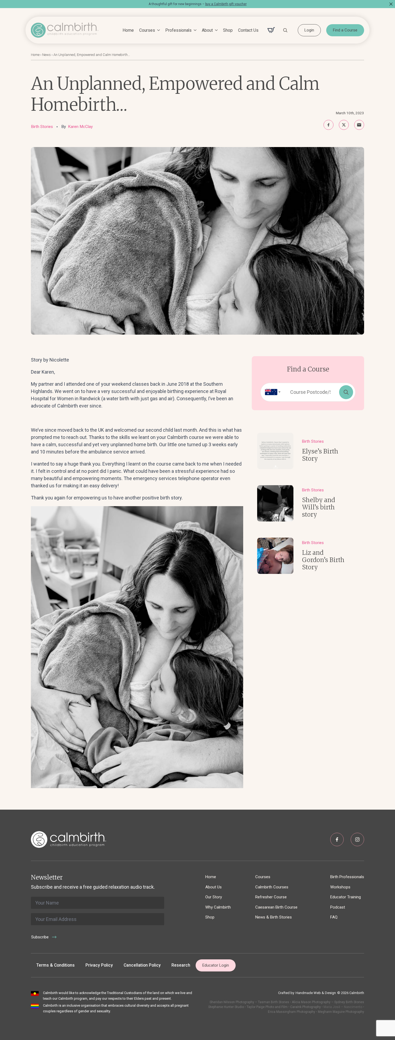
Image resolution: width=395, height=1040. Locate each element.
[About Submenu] (215, 30)
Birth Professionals (347, 876)
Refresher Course (271, 897)
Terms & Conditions (55, 965)
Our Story (213, 897)
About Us (213, 887)
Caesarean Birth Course (276, 907)
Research (180, 965)
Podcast (337, 907)
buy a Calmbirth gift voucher (226, 4)
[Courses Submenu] (157, 30)
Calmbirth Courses (271, 887)
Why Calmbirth (218, 907)
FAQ (333, 917)
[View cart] (271, 30)
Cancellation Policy (142, 965)
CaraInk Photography (305, 1007)
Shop (228, 30)
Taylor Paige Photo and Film (267, 1007)
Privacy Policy (99, 965)
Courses (147, 30)
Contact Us (248, 30)
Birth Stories (42, 126)
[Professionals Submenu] (194, 30)
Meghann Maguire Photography (341, 1012)
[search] (346, 392)
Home (128, 30)
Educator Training (345, 897)
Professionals (178, 30)
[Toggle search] (285, 30)
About (207, 30)
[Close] (391, 4)
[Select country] (271, 392)
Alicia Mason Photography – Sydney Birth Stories (328, 1002)
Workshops (340, 887)
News (46, 55)
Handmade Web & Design (316, 993)
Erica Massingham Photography (291, 1012)
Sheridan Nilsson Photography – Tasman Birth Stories (249, 1002)
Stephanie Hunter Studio (226, 1007)
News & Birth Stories (273, 917)
